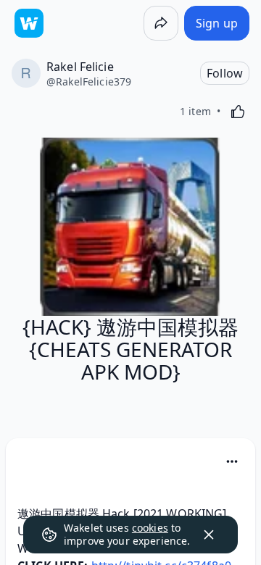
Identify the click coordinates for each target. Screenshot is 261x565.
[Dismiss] (208, 534)
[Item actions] (232, 461)
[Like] (237, 111)
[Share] (161, 23)
